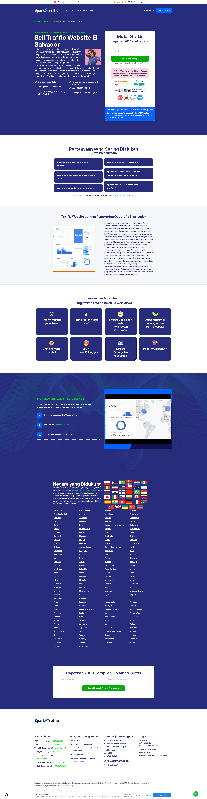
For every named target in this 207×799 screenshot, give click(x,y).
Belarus (108, 521)
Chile (132, 532)
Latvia (56, 576)
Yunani (132, 642)
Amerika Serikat (60, 514)
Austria (108, 518)
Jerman (108, 562)
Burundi (57, 532)
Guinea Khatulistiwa (113, 547)
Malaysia (57, 584)
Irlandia (133, 554)
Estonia (57, 540)
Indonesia (58, 554)
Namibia (57, 595)
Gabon (107, 558)
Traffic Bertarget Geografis (116, 747)
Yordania (108, 642)
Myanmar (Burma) (137, 591)
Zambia (57, 646)
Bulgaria (108, 529)
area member (149, 10)
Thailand (133, 628)
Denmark (57, 536)
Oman (107, 598)
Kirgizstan (58, 569)
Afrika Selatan (85, 510)
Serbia (82, 617)
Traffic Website (110, 750)
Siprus (56, 620)
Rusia (81, 613)
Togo (81, 631)
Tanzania (108, 628)
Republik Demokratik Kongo (116, 609)
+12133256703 (57, 741)
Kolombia (83, 569)
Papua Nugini (110, 602)
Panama (82, 602)
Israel (56, 558)
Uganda (108, 635)
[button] (69, 10)
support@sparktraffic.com (125, 195)
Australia (83, 518)
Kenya (132, 565)
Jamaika (57, 562)
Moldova (133, 587)
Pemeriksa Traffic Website (115, 740)
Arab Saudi (109, 514)
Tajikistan (83, 628)
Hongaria (83, 551)
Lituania (82, 580)
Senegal (57, 617)
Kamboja (133, 562)
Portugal (108, 606)
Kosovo (133, 569)
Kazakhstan (109, 565)
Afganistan (58, 510)
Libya (56, 580)
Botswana (134, 525)
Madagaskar (110, 580)
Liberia (133, 576)
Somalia (133, 620)
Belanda (82, 521)
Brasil (56, 529)
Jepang (82, 562)
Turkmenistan (85, 635)
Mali (81, 584)
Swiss (132, 624)
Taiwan (57, 628)
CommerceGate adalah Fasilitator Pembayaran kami (83, 760)
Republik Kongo (136, 609)
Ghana (107, 543)
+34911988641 (54, 744)
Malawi (133, 580)
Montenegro (84, 591)
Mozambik (109, 591)
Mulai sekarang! (130, 58)
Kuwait (107, 573)
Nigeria (133, 595)
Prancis (133, 606)
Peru (56, 606)
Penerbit (92, 10)
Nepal (81, 595)
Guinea (57, 547)
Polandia (82, 606)
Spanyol (57, 624)
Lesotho (108, 576)
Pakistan (57, 602)
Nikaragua (58, 598)
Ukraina (133, 635)
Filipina (107, 540)
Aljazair (133, 510)
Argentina (134, 514)
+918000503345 (58, 762)
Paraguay (134, 602)
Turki (56, 635)
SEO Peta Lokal (110, 756)
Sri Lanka (83, 624)
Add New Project (62, 424)
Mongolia (57, 591)
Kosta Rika (58, 573)
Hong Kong (109, 551)
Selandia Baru (135, 613)
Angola (82, 514)
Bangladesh (58, 521)
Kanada (82, 565)
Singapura (134, 617)
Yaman (82, 642)
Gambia (57, 543)
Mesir (107, 587)
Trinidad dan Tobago (113, 631)
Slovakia (82, 620)
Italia (81, 558)
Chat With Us (74, 740)
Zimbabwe (83, 646)
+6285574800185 (41, 759)
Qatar (56, 609)
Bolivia (82, 525)
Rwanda (108, 613)
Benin (56, 525)
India (132, 551)
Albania (108, 510)
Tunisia (133, 631)
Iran (106, 554)
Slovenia (108, 620)
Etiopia (82, 540)
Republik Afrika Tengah (88, 609)
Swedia (107, 624)
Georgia (82, 543)
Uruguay (82, 639)
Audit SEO (108, 753)
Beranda (37, 21)
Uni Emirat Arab (60, 639)
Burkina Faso (135, 529)
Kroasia (82, 573)
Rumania (57, 613)
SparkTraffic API (111, 765)
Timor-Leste (59, 631)
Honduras (58, 551)
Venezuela (134, 639)
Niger (107, 595)
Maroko (108, 584)
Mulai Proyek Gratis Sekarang (103, 688)
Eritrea (133, 536)
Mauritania (134, 584)
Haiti (132, 547)
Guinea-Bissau (85, 547)
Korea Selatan (110, 569)
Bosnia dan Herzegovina (114, 525)
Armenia (57, 518)
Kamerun (57, 565)
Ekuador (82, 536)
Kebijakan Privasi (146, 752)
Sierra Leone (110, 617)
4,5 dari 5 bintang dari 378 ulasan (141, 2)
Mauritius (58, 587)
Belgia (132, 521)
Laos (132, 573)
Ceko (81, 532)
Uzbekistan (109, 639)
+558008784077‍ (56, 752)
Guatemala (134, 543)
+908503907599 (59, 766)
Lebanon (82, 576)
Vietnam (57, 642)
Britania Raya (84, 529)
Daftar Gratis (164, 10)
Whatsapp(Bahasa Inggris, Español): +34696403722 (84, 749)
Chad (107, 532)
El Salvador (109, 536)
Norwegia (83, 598)
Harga (78, 10)
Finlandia (133, 540)
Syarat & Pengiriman (147, 749)
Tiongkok (134, 558)
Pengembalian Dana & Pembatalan (153, 756)
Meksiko (82, 587)
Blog (100, 10)
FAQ (85, 10)
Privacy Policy (128, 794)
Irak (80, 554)
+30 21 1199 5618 (60, 748)
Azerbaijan (134, 518)
